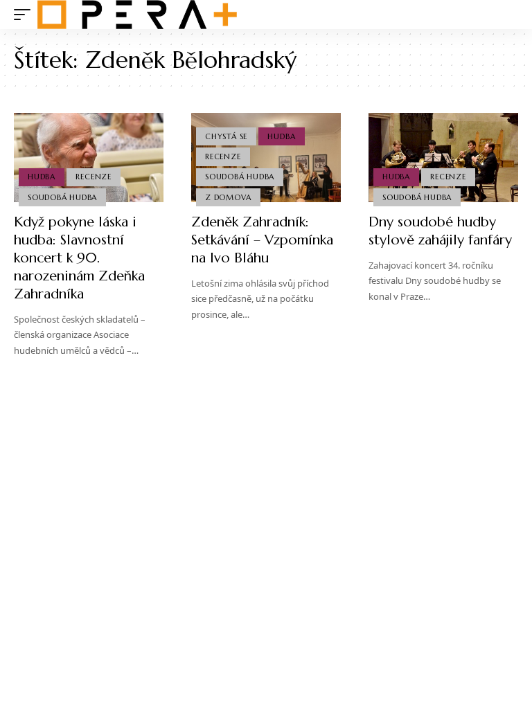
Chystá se (226, 136)
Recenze (93, 176)
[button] (25, 14)
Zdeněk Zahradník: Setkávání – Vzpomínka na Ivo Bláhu (262, 240)
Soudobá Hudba (62, 197)
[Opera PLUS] (137, 14)
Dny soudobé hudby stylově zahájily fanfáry (440, 231)
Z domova (228, 197)
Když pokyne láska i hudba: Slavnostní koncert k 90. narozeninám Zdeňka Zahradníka (79, 258)
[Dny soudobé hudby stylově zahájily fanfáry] (443, 158)
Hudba (41, 176)
